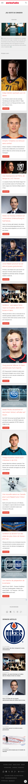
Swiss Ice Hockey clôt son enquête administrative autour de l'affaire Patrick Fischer (14, 699)
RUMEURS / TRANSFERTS (18, 767)
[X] (14, 611)
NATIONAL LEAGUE (7, 764)
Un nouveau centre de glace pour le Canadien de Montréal (14, 750)
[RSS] (20, 611)
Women (23, 764)
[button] (2, 2)
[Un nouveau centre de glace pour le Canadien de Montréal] (14, 740)
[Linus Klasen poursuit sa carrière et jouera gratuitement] (14, 714)
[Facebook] (10, 611)
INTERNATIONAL (7, 767)
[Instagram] (17, 611)
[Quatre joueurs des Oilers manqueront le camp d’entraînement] (14, 633)
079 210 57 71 (12, 781)
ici (14, 42)
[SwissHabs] (12, 2)
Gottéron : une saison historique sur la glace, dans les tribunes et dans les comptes (13, 675)
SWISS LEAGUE (16, 764)
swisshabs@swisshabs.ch (11, 778)
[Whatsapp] (7, 611)
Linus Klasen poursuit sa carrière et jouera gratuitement (12, 729)
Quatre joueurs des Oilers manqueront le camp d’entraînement (13, 649)
